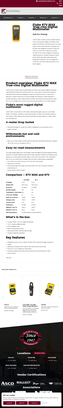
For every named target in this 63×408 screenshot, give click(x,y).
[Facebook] (18, 349)
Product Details (31, 76)
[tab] (31, 76)
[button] (40, 353)
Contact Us (54, 17)
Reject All (21, 403)
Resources (43, 17)
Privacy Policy (44, 402)
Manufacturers (8, 17)
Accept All (9, 403)
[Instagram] (37, 349)
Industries (31, 17)
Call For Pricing (40, 34)
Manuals (8, 257)
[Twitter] (44, 349)
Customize (34, 403)
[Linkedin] (24, 349)
